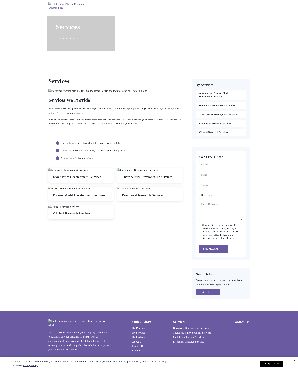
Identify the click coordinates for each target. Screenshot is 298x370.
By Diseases (138, 328)
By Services (138, 332)
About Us (164, 6)
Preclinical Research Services (215, 123)
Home (123, 6)
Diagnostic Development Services (217, 105)
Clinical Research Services (213, 132)
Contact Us (186, 6)
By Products (138, 337)
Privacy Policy (30, 365)
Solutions (141, 6)
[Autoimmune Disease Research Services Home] (67, 6)
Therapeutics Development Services (218, 114)
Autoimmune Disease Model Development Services (214, 95)
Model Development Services (188, 337)
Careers (207, 6)
